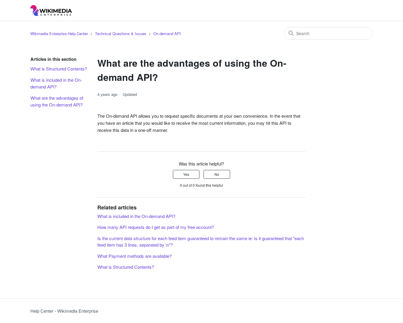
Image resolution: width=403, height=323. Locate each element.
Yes (186, 174)
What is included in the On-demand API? (56, 83)
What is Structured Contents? (58, 68)
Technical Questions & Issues (120, 33)
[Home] (51, 10)
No (216, 174)
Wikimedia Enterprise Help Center (59, 33)
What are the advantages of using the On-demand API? (57, 101)
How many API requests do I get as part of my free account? (155, 227)
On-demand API (167, 33)
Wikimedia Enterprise (77, 311)
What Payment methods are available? (134, 256)
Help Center (41, 311)
